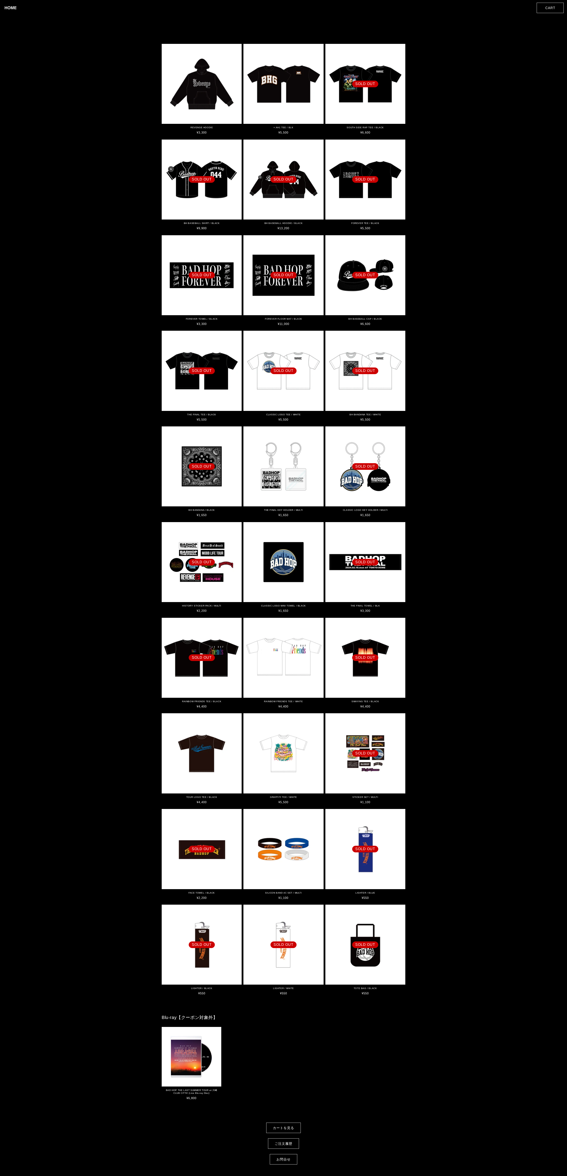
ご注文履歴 (283, 1143)
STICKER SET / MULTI (365, 797)
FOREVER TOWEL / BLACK (202, 319)
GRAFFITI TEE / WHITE (283, 797)
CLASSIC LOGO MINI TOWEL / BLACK (283, 606)
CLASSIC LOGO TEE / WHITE (283, 414)
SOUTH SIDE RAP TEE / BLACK (365, 127)
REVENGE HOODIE (201, 127)
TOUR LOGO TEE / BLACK (201, 797)
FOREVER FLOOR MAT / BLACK (283, 319)
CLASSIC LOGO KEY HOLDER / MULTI (365, 510)
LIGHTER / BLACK (201, 988)
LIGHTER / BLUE (365, 893)
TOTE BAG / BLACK (365, 988)
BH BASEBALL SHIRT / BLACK (202, 223)
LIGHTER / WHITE (283, 988)
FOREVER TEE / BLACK (365, 223)
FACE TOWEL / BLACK (201, 893)
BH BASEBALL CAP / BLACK (365, 319)
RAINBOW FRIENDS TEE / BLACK (201, 701)
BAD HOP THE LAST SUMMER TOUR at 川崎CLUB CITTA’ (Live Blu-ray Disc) (191, 1091)
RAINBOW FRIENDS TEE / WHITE (283, 701)
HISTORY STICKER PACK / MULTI (201, 606)
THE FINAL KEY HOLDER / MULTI (283, 510)
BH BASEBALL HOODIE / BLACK (283, 223)
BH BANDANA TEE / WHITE (365, 414)
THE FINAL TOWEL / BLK (365, 606)
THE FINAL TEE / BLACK (201, 414)
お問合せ (283, 1159)
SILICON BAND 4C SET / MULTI (283, 893)
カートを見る (283, 1128)
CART (550, 8)
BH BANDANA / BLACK (201, 510)
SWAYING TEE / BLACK (365, 701)
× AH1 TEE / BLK (283, 127)
